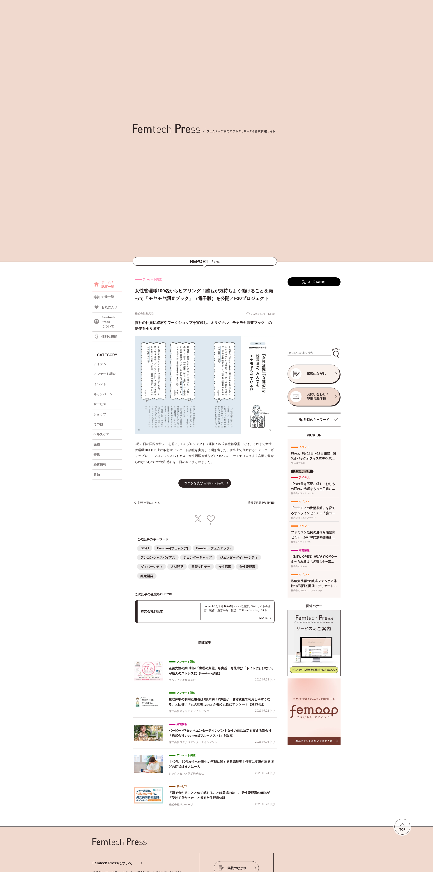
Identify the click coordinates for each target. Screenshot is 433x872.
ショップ (100, 414)
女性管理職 (247, 566)
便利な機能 (109, 336)
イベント (100, 384)
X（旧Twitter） (317, 281)
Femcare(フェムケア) (172, 548)
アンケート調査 (105, 374)
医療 (97, 444)
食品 (97, 474)
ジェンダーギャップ (197, 557)
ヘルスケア (101, 434)
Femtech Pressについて (112, 863)
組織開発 (146, 576)
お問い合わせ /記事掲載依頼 (317, 397)
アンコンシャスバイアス (157, 557)
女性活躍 (225, 566)
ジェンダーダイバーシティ (239, 557)
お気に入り (109, 307)
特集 (97, 454)
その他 (98, 424)
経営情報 (100, 464)
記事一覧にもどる (149, 502)
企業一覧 (107, 297)
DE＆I (144, 548)
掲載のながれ (316, 373)
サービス (100, 404)
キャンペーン (103, 394)
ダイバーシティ (151, 566)
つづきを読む (205, 483)
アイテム (100, 364)
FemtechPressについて (108, 321)
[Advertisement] (314, 317)
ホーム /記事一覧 (107, 284)
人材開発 (177, 566)
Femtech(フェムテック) (213, 548)
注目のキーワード (316, 419)
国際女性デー (200, 566)
